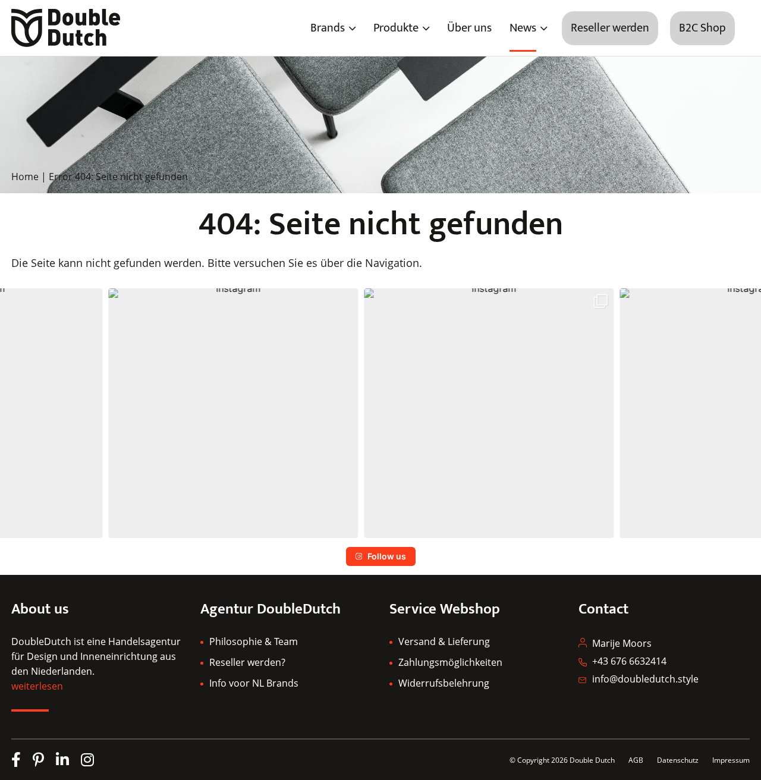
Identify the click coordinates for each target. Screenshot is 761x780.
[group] (125, 413)
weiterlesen (37, 686)
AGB (635, 760)
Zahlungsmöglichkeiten (450, 662)
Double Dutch (592, 760)
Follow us (386, 556)
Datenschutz (678, 760)
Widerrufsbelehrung (443, 683)
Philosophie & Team (253, 641)
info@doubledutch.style (645, 678)
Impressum (731, 760)
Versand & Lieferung (444, 641)
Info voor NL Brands (253, 683)
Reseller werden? (247, 662)
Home (25, 176)
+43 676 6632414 (629, 661)
